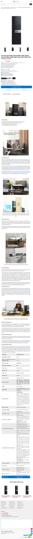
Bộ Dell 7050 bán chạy (4, 508)
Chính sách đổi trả (11, 505)
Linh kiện (2, 506)
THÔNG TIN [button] (19, 502)
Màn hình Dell (3, 505)
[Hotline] (32, 529)
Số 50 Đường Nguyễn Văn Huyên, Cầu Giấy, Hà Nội (11, 516)
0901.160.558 (4, 515)
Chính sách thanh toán (12, 504)
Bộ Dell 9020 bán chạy (4, 507)
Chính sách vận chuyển (12, 503)
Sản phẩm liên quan (16, 482)
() (31, 1)
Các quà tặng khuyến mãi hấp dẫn (14, 62)
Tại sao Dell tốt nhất (20, 503)
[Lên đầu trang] (31, 538)
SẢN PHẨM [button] (3, 502)
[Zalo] (32, 531)
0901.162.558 (9, 515)
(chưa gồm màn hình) (22, 62)
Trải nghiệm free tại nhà (20, 505)
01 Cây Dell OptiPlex (6, 62)
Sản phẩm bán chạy (3, 503)
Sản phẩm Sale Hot (3, 504)
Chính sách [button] (12, 502)
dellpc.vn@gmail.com (6, 514)
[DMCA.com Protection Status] (30, 535)
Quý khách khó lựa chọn (20, 504)
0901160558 (5, 513)
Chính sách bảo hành (12, 506)
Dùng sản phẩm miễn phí (20, 507)
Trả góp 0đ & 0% (19, 506)
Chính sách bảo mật (11, 508)
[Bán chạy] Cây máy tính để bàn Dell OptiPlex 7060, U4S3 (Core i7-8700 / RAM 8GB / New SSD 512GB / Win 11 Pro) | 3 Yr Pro (16, 496)
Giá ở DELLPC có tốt (19, 508)
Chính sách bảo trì (11, 507)
